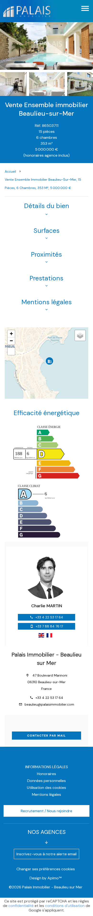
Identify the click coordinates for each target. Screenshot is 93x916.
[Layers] (80, 335)
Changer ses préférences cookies (45, 868)
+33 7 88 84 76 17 (49, 626)
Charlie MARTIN (46, 606)
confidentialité (21, 905)
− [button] (11, 341)
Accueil (10, 171)
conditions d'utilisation (65, 905)
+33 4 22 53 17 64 (49, 617)
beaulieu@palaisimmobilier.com (49, 704)
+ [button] (11, 334)
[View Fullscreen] (11, 351)
